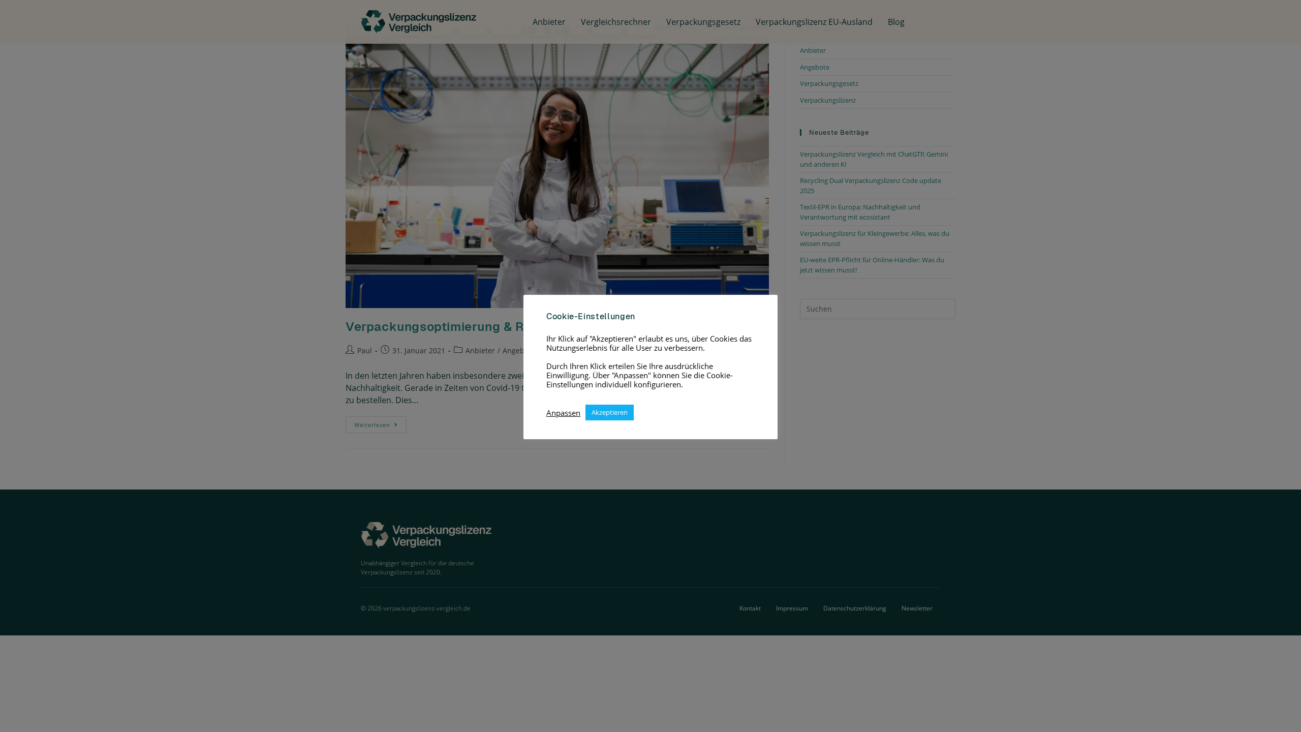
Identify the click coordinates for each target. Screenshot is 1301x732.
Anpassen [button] (563, 412)
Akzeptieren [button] (610, 412)
